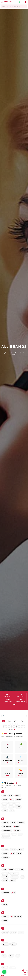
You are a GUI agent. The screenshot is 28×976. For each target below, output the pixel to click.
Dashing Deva (20, 869)
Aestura (18, 795)
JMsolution (5, 944)
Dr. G (23, 877)
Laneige (5, 967)
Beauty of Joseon (7, 826)
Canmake (5, 849)
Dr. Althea (5, 877)
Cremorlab (5, 857)
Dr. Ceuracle (15, 877)
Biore (14, 834)
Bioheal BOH (6, 834)
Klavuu (11, 955)
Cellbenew (5, 853)
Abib (4, 795)
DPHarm (13, 880)
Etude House (6, 892)
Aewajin (5, 799)
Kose (18, 955)
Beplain (17, 826)
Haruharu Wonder (16, 916)
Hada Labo (5, 916)
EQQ (14, 892)
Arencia (5, 810)
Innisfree (13, 932)
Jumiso (14, 944)
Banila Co (5, 822)
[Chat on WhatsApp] (4, 972)
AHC (12, 799)
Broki (21, 834)
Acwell (10, 795)
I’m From (5, 932)
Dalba (4, 869)
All (3, 721)
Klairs (4, 955)
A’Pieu (4, 807)
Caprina (13, 849)
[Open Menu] (25, 2)
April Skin (18, 807)
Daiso (11, 869)
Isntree (21, 932)
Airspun (19, 799)
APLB (11, 807)
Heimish (5, 920)
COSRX (19, 853)
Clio (13, 853)
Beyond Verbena (7, 830)
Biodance (17, 830)
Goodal (5, 904)
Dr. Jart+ (5, 880)
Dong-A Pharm (14, 873)
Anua (17, 803)
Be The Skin (21, 822)
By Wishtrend (6, 838)
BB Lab (13, 822)
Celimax (21, 849)
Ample (4, 803)
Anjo (11, 803)
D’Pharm (5, 873)
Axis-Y (12, 810)
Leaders (13, 967)
